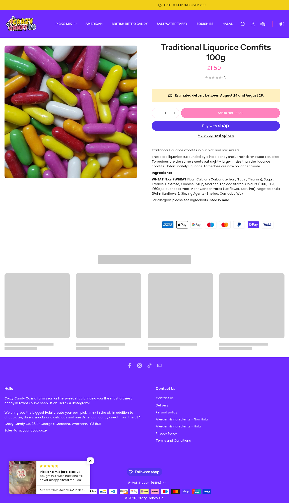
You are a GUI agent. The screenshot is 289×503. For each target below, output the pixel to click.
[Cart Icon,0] (263, 24)
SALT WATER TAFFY (172, 23)
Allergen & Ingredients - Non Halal (182, 419)
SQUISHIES (204, 23)
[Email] (159, 365)
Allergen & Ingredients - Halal (178, 427)
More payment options (216, 136)
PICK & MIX (64, 23)
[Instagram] (139, 365)
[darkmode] (278, 24)
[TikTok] (149, 365)
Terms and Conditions (173, 440)
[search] (243, 23)
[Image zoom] (71, 112)
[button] (230, 113)
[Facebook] (130, 365)
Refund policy (166, 412)
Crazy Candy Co (150, 498)
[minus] (156, 113)
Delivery (162, 405)
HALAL (227, 23)
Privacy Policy (166, 433)
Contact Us (165, 398)
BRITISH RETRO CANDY (130, 23)
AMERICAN (94, 23)
